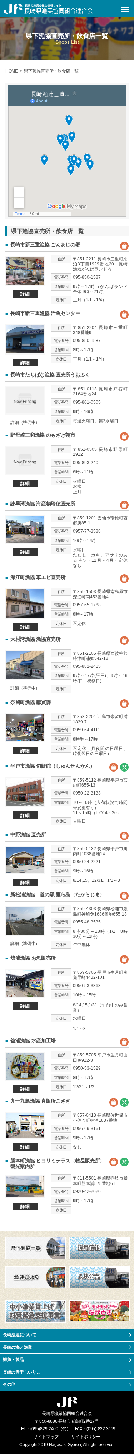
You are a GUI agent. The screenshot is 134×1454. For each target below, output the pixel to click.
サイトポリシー (85, 1436)
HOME (11, 71)
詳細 (24, 294)
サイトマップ (46, 1436)
